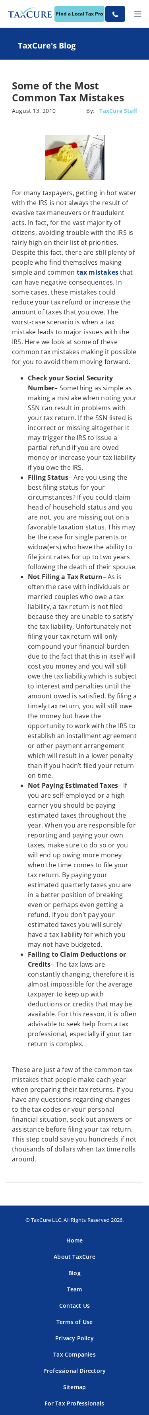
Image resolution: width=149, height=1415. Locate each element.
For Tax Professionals (74, 1403)
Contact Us (74, 1305)
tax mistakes (97, 272)
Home (74, 1240)
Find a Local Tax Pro (79, 13)
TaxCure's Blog (46, 45)
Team (74, 1289)
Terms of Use (74, 1322)
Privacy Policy (74, 1338)
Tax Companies (74, 1354)
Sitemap (74, 1387)
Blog (74, 1273)
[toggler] (138, 14)
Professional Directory (74, 1370)
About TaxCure (74, 1256)
